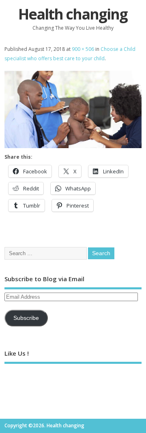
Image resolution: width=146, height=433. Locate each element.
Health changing (72, 14)
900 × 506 (83, 49)
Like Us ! (16, 353)
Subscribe (26, 318)
